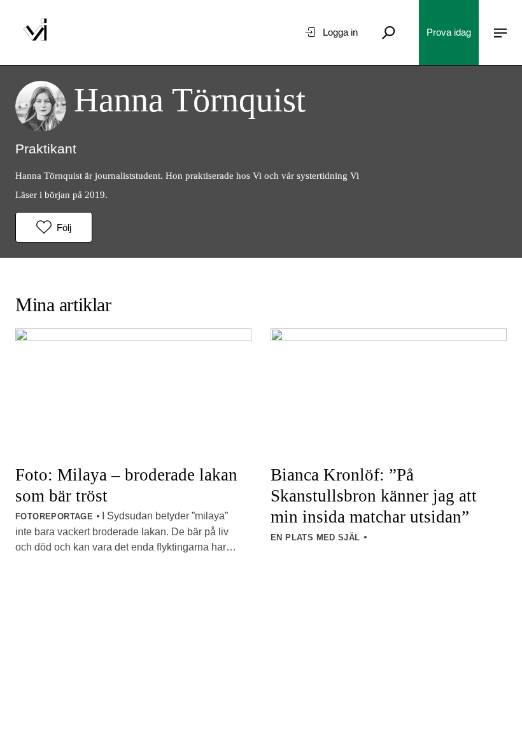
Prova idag (449, 32)
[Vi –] (35, 32)
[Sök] (388, 32)
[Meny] (500, 32)
